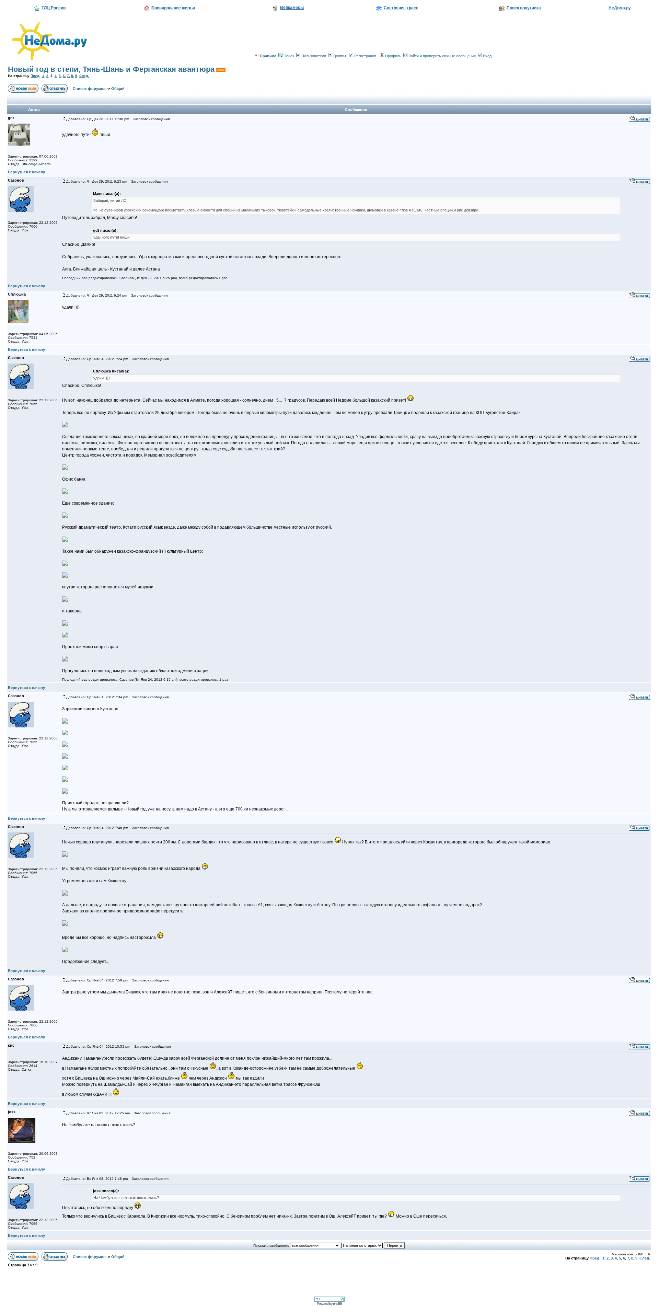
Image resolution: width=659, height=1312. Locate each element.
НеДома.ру (620, 7)
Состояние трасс (401, 7)
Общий (118, 89)
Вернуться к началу (26, 172)
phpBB (337, 1303)
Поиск (289, 56)
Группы (339, 56)
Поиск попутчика (524, 7)
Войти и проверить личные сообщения (442, 56)
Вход (487, 56)
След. (84, 76)
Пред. (35, 76)
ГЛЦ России (54, 7)
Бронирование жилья (173, 7)
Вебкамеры (292, 7)
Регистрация (365, 56)
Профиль (393, 56)
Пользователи (313, 56)
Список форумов (89, 89)
